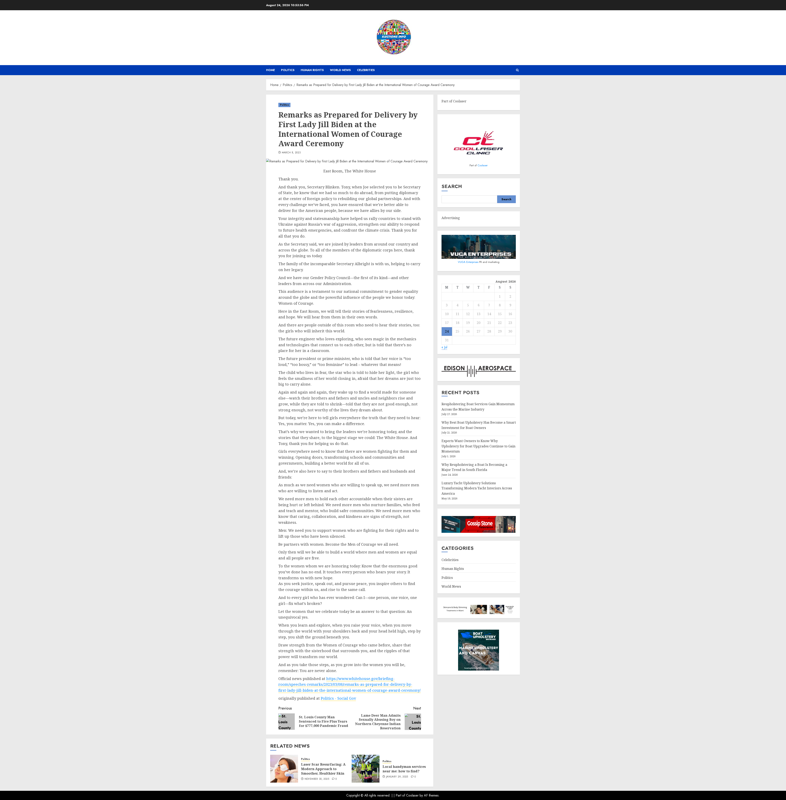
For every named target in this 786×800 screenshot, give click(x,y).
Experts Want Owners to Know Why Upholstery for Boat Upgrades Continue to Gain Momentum (478, 446)
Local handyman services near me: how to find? (404, 768)
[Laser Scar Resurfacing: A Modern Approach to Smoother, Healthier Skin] (284, 769)
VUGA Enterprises (468, 262)
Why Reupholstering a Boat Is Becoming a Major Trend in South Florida (474, 467)
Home (270, 70)
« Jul (444, 347)
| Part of (400, 795)
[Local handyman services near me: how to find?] (365, 769)
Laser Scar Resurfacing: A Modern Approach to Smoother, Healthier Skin (323, 769)
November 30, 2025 (317, 779)
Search (452, 186)
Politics (288, 70)
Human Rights (312, 70)
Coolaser (483, 165)
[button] (517, 70)
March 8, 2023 (291, 152)
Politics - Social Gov (338, 698)
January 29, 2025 (397, 777)
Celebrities (366, 70)
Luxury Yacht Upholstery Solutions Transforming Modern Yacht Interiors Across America (477, 488)
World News (340, 70)
